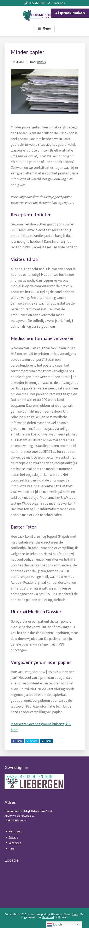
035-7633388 (37, 3)
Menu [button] (47, 28)
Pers (11, 849)
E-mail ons (58, 3)
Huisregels (15, 831)
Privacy (13, 837)
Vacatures (15, 843)
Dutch (57, 924)
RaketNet (48, 917)
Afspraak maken (70, 12)
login (75, 914)
